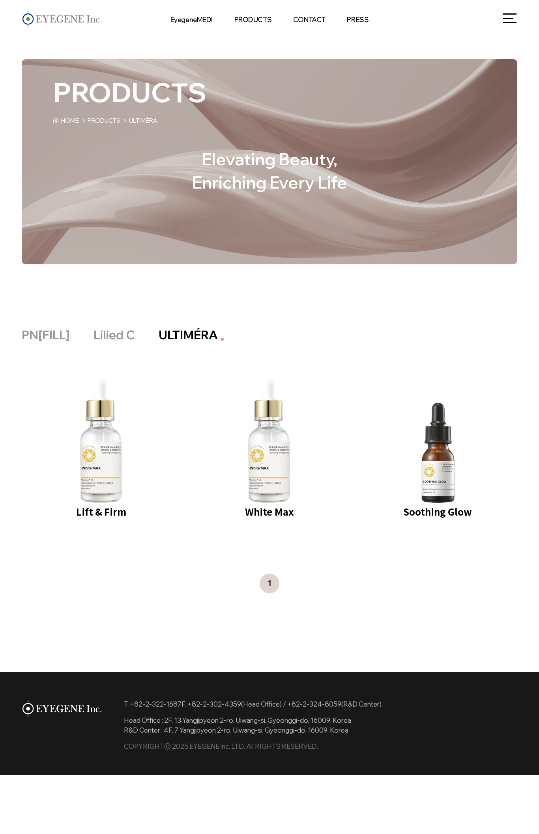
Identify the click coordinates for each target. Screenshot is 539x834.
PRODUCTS (253, 19)
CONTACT (309, 19)
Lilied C (114, 334)
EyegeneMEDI (191, 19)
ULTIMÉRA (188, 334)
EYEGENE (61, 19)
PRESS (358, 19)
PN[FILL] (46, 334)
